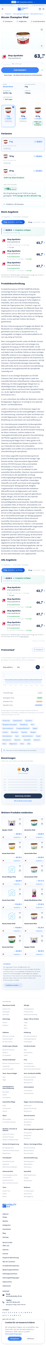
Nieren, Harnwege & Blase (33, 1144)
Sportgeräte (6, 1066)
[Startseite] (2, 14)
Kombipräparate (29, 1093)
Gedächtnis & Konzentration (11, 1150)
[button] (23, 64)
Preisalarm (8, 21)
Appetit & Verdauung (30, 1108)
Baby (25, 1050)
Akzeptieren (14, 1338)
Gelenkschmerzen (8, 1180)
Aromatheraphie (29, 1191)
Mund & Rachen (29, 1115)
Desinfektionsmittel (8, 1161)
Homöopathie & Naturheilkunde (8, 1087)
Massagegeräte (28, 1196)
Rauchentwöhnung (30, 1158)
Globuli (5, 1095)
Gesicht (5, 1111)
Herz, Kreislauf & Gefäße (32, 1073)
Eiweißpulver (27, 1135)
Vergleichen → (18, 837)
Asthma (5, 1022)
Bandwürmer (28, 1111)
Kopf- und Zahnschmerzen (10, 1183)
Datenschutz (7, 1282)
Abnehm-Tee (6, 1009)
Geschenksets (7, 1108)
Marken (5, 1221)
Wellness (27, 1187)
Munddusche (28, 1122)
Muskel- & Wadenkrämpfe (10, 1140)
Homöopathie (7, 1097)
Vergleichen (23, 21)
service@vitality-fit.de (14, 1296)
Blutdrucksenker (29, 1080)
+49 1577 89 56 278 (13, 1302)
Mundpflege (27, 1125)
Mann (5, 1115)
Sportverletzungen (8, 1069)
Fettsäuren (27, 1138)
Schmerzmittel (8, 1171)
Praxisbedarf (7, 1158)
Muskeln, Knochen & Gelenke (10, 1130)
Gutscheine (7, 1229)
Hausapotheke (28, 1052)
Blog (4, 1233)
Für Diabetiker (7, 1055)
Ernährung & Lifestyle (10, 1046)
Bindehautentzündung (30, 1014)
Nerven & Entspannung (11, 1144)
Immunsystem (29, 1087)
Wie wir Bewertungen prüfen (23, 801)
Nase (25, 1025)
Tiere (4, 1187)
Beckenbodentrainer (30, 1175)
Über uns (6, 1246)
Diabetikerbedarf (8, 1039)
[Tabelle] (43, 667)
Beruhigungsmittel (8, 1148)
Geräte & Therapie (8, 1137)
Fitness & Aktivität (9, 1060)
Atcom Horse (8, 87)
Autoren (6, 1250)
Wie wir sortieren (9, 1262)
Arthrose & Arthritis (8, 1134)
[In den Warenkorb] (20, 824)
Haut (4, 1077)
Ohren (26, 1028)
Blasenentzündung (29, 1148)
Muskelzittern (7, 1153)
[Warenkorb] (40, 9)
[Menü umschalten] (2, 9)
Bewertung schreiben (23, 796)
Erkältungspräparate (30, 1039)
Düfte (4, 1105)
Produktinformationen (11, 1266)
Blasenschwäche (29, 1150)
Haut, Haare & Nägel (10, 1073)
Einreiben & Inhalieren (30, 1036)
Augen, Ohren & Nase (31, 1019)
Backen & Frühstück (8, 1050)
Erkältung (27, 1032)
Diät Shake (6, 1014)
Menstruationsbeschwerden (32, 1069)
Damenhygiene (28, 1063)
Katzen (5, 1196)
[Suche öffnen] (43, 9)
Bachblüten (6, 1092)
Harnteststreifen (7, 1042)
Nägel (4, 1080)
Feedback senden (12, 985)
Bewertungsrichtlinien (11, 1270)
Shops (5, 1217)
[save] (41, 29)
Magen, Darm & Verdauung (33, 1102)
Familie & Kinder (29, 1046)
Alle (18, 667)
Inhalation (5, 1025)
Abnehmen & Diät (9, 1005)
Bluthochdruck (28, 1082)
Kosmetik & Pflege (9, 1102)
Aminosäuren (28, 1133)
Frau (25, 1060)
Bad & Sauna (28, 1194)
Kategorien (7, 1225)
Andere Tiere (6, 1191)
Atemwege (6, 1019)
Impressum (7, 1286)
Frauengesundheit (29, 1066)
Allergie (26, 1005)
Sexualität (27, 1171)
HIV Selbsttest (28, 1180)
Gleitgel (26, 1178)
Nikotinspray (27, 1167)
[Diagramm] (38, 667)
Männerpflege (7, 1119)
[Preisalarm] (42, 70)
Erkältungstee (28, 1042)
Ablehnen (30, 1338)
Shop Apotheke (15, 55)
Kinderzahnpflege (29, 1119)
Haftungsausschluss (10, 1274)
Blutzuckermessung (8, 1036)
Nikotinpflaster (28, 1164)
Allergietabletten (29, 1009)
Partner (5, 1254)
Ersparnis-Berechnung (11, 1258)
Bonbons (5, 1052)
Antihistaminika (28, 1012)
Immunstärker (28, 1090)
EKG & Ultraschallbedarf (10, 1167)
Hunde (5, 1194)
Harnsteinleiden (28, 1153)
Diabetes (6, 1032)
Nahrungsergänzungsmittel (33, 1129)
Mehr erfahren (24, 277)
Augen (26, 1022)
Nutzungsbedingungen (11, 1278)
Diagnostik (6, 1164)
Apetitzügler (6, 1012)
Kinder (26, 1055)
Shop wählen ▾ (8, 667)
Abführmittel (27, 1105)
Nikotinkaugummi (29, 1161)
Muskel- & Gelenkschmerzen (11, 1063)
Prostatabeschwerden (9, 1122)
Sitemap (6, 1237)
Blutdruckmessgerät (30, 1077)
